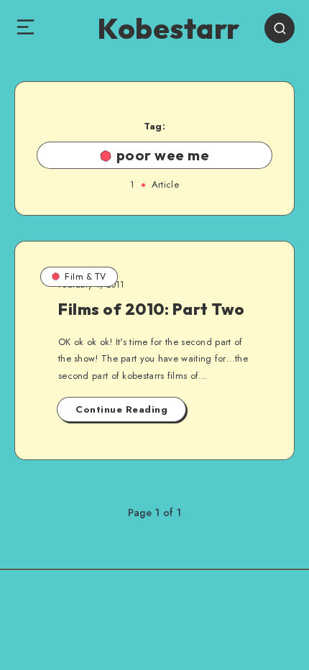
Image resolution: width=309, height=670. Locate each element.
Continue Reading (121, 409)
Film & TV (85, 276)
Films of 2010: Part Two (151, 309)
